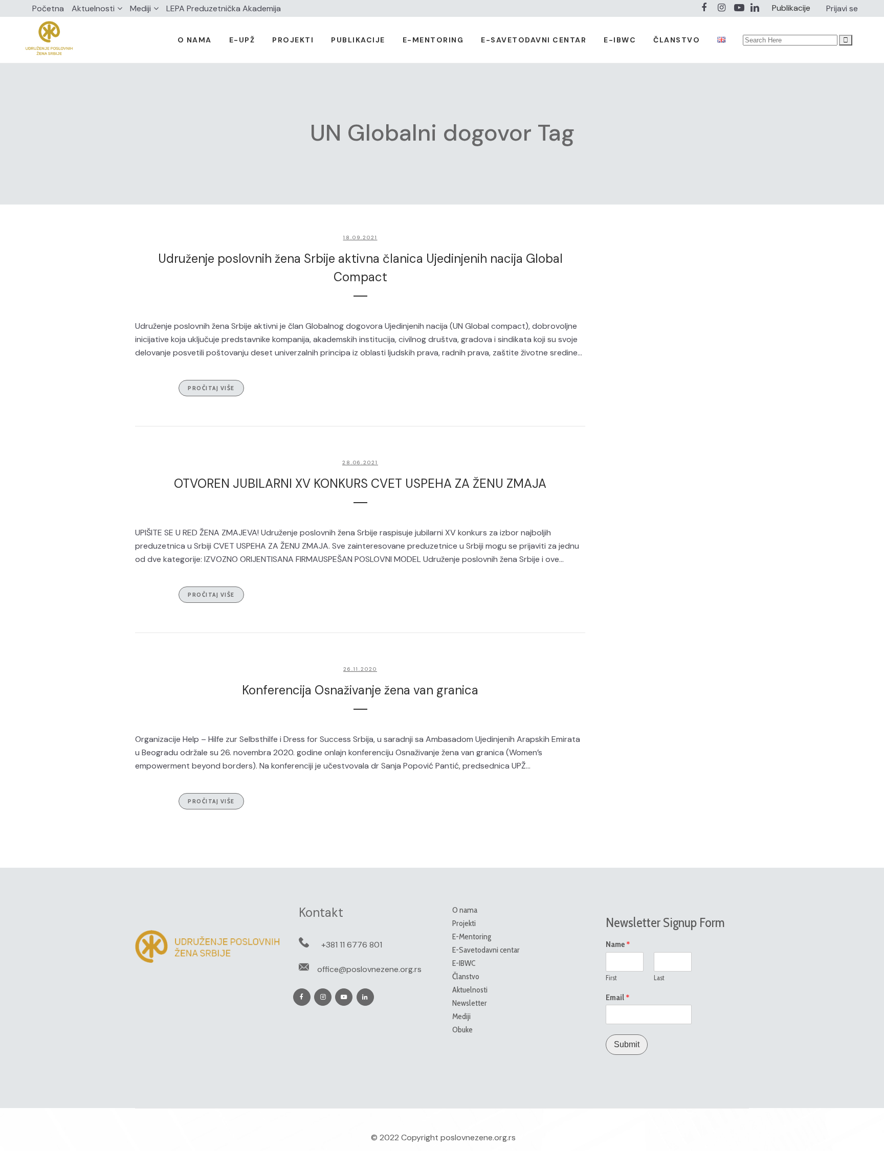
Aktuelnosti (93, 8)
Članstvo (465, 976)
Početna (48, 8)
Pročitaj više (211, 388)
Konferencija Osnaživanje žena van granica (360, 690)
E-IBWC (463, 963)
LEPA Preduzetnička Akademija (223, 8)
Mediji (140, 8)
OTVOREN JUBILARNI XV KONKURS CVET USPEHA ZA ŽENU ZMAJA (360, 483)
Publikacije (791, 8)
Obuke (462, 1029)
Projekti (464, 923)
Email (618, 997)
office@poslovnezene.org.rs (369, 969)
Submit (626, 1044)
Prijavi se (842, 8)
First (611, 978)
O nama (464, 910)
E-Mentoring (471, 936)
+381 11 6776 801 (351, 944)
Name (618, 944)
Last (659, 978)
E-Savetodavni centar (486, 950)
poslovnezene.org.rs (478, 1137)
